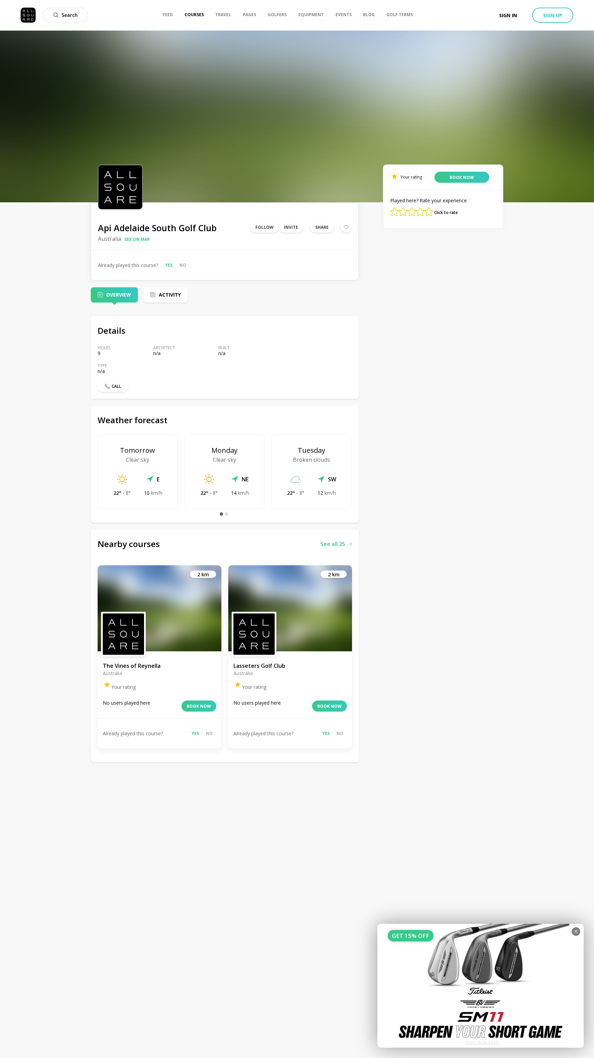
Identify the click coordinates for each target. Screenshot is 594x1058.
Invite (291, 227)
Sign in (508, 15)
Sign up (552, 15)
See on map (137, 239)
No (182, 265)
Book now (199, 706)
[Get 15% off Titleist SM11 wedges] (480, 986)
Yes (169, 265)
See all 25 (332, 544)
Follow (264, 227)
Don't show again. (482, 1042)
